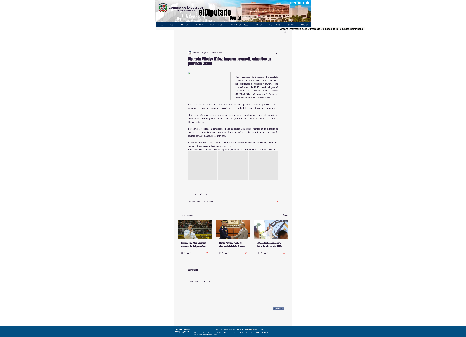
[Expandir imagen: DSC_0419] (233, 165)
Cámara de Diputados (186, 7)
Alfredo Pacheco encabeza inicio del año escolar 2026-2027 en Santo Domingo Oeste (270, 245)
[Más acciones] (276, 52)
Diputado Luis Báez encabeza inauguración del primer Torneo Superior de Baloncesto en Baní (194, 245)
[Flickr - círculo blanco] (307, 2)
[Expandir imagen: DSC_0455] (263, 165)
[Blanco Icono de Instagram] (303, 2)
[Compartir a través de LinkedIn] (201, 194)
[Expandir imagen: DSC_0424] (202, 165)
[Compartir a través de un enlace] (207, 194)
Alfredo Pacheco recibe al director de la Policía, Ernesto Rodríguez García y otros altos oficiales (232, 245)
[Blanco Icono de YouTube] (299, 2)
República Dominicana (186, 10)
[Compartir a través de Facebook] (189, 194)
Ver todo (285, 215)
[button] (285, 32)
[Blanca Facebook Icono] (287, 2)
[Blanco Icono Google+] (291, 2)
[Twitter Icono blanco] (295, 2)
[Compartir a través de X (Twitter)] (195, 194)
